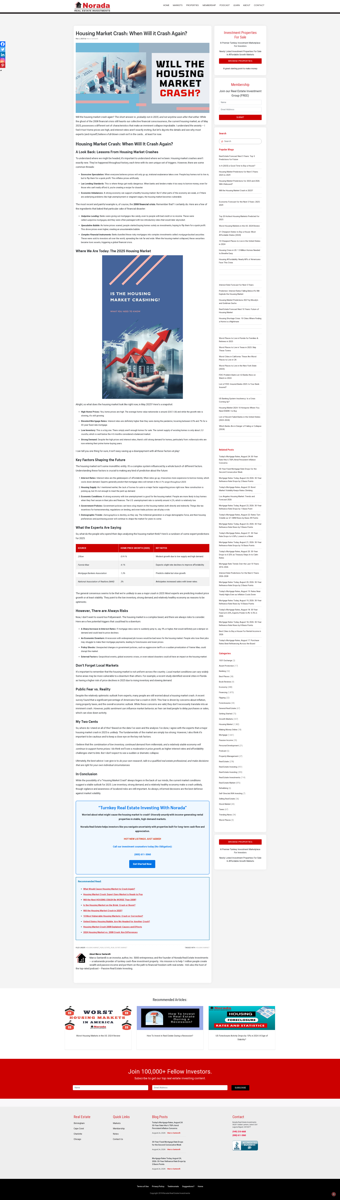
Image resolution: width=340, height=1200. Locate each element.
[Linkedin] (2, 54)
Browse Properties (240, 61)
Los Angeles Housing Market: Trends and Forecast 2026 (237, 498)
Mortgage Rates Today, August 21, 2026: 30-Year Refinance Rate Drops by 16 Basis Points (240, 544)
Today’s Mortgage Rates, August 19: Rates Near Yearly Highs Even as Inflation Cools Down (240, 593)
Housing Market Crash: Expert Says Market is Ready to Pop (113, 894)
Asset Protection (226, 666)
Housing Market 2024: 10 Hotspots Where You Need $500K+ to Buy (239, 409)
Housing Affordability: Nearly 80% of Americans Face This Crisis (239, 261)
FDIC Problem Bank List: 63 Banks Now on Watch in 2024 (237, 376)
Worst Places (225, 820)
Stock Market (225, 804)
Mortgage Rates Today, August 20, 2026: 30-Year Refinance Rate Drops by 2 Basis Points (240, 584)
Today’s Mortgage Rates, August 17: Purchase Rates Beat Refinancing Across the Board (239, 642)
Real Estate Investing (228, 767)
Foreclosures (225, 703)
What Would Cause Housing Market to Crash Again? (109, 889)
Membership (119, 1129)
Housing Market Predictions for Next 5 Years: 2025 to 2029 (238, 173)
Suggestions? (188, 1186)
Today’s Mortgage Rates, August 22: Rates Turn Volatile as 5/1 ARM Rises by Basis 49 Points (239, 516)
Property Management (228, 756)
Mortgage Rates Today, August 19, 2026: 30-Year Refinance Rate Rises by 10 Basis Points (240, 602)
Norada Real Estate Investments (92, 6)
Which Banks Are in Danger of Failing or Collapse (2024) (240, 427)
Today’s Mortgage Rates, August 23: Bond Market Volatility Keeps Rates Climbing (237, 489)
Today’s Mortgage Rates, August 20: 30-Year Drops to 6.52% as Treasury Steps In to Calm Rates (238, 554)
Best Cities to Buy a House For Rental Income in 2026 (240, 633)
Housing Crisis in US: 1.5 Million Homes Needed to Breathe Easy (239, 252)
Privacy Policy (158, 1186)
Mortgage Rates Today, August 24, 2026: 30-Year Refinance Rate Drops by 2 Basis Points (240, 479)
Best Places (224, 676)
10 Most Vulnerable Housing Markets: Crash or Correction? (113, 916)
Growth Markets (226, 719)
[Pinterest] (2, 65)
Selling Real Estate (227, 799)
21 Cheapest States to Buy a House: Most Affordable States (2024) (237, 233)
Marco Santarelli (173, 1133)
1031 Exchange (225, 660)
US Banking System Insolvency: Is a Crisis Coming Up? (237, 400)
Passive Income (226, 740)
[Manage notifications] (334, 1194)
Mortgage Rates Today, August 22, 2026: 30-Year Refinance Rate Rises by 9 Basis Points (240, 525)
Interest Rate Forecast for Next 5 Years (236, 285)
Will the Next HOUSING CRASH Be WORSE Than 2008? (109, 899)
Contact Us (118, 1139)
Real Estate (224, 761)
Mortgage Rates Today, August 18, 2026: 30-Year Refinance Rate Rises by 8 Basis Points (240, 623)
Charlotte (78, 1134)
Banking (222, 671)
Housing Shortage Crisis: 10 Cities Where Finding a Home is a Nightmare (240, 320)
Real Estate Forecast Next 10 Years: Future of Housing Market (239, 311)
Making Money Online (228, 729)
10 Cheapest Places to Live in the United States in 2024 (239, 242)
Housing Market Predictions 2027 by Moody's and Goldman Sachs (238, 301)
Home (200, 1186)
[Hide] (1, 70)
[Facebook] (2, 44)
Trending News (225, 815)
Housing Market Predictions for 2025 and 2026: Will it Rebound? (239, 182)
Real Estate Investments (229, 777)
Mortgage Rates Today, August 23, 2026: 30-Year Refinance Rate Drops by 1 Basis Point (240, 507)
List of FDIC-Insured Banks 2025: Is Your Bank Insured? (239, 385)
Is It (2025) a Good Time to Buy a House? (237, 166)
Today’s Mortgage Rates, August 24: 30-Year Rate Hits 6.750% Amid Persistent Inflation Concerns (238, 459)
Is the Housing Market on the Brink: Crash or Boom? (109, 905)
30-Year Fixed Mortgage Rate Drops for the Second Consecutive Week (238, 470)
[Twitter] (2, 49)
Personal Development (229, 745)
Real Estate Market (227, 783)
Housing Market (226, 724)
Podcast (222, 751)
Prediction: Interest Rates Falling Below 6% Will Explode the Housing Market (239, 292)
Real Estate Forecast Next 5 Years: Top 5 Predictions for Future (237, 158)
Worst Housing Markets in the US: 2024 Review (239, 226)
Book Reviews (225, 682)
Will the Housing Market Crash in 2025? (236, 190)
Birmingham (79, 1123)
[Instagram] (2, 60)
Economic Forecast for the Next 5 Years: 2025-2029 (239, 203)
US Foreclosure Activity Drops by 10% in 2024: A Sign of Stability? (242, 1037)
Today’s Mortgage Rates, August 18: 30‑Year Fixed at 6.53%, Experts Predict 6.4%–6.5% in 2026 (238, 613)
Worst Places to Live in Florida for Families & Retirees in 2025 (238, 340)
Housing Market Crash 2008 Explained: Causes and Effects (112, 927)
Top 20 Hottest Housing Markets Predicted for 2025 (239, 218)
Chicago (77, 1139)
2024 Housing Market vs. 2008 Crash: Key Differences (110, 932)
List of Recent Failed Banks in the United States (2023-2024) (239, 418)
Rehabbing (223, 788)
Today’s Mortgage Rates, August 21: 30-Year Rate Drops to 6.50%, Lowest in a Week (238, 535)
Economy (223, 687)
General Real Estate (227, 708)
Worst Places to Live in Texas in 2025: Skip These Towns (237, 349)
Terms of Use (143, 1186)
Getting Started (225, 713)
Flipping (222, 698)
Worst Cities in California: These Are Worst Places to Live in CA (237, 358)
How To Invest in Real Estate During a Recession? (170, 1035)
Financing (223, 692)
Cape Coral (79, 1129)
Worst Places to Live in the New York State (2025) (237, 367)
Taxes (221, 809)
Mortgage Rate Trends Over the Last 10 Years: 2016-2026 (239, 565)
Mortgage (223, 735)
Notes (116, 1134)
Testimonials (173, 1186)
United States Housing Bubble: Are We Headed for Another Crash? (116, 921)
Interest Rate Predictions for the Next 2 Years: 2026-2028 (239, 574)
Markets (117, 1123)
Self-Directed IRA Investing (230, 793)
